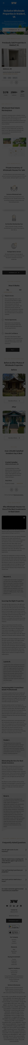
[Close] (24, 517)
